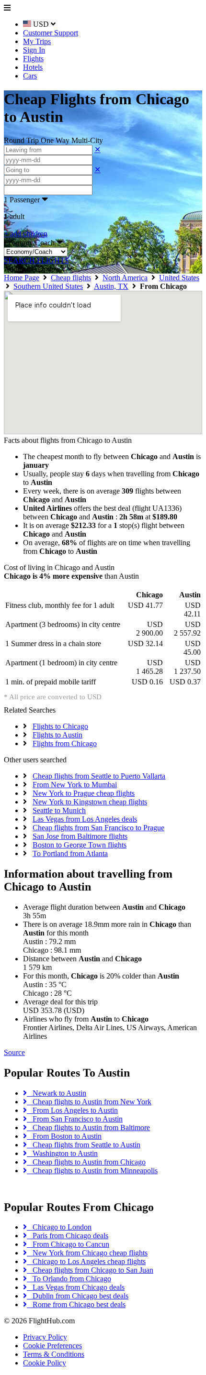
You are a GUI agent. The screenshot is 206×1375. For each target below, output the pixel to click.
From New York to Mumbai (75, 785)
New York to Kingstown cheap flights (90, 802)
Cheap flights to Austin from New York (89, 1102)
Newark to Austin (56, 1093)
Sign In (34, 50)
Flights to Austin (57, 735)
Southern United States (48, 286)
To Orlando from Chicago (69, 1279)
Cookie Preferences (52, 1346)
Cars (30, 76)
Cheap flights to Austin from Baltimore (88, 1127)
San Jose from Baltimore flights (80, 836)
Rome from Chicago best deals (76, 1304)
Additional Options (36, 269)
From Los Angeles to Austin (72, 1110)
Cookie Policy (44, 1363)
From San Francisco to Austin (75, 1119)
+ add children (25, 234)
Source (14, 1052)
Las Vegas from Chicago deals (76, 1287)
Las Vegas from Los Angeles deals (85, 819)
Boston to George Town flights (79, 845)
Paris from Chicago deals (67, 1236)
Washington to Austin (62, 1153)
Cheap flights (71, 278)
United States (179, 278)
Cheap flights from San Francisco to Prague (98, 828)
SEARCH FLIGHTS (36, 260)
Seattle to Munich (59, 810)
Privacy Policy (45, 1337)
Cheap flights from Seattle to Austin (83, 1145)
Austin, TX (111, 286)
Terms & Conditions (53, 1354)
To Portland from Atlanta (70, 853)
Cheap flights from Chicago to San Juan (90, 1270)
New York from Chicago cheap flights (87, 1253)
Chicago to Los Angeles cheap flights (86, 1261)
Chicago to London (59, 1227)
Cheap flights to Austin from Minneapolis (92, 1170)
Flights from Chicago (65, 743)
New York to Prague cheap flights (84, 793)
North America (125, 278)
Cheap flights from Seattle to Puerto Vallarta (99, 776)
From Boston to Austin (64, 1136)
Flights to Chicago (60, 726)
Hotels (33, 67)
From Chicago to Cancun (68, 1244)
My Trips (37, 41)
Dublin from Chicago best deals (77, 1296)
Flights (33, 59)
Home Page (21, 278)
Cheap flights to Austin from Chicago (86, 1162)
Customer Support (50, 33)
